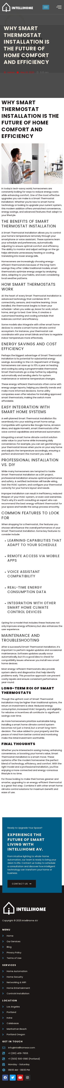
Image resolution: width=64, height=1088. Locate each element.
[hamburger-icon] (45, 7)
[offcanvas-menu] (59, 7)
